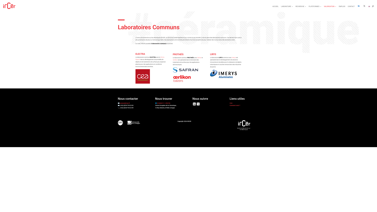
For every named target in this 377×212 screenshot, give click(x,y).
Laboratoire (286, 6)
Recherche (300, 6)
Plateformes (314, 6)
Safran (199, 57)
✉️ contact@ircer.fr (124, 103)
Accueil (275, 6)
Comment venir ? (235, 105)
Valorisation (329, 6)
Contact (351, 6)
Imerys (234, 57)
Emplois (342, 6)
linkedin (358, 5)
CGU (231, 103)
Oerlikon (175, 60)
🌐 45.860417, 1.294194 (162, 103)
